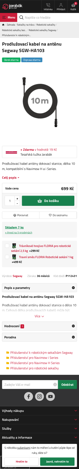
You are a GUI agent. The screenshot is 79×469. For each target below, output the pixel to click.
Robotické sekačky (45, 25)
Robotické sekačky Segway (42, 30)
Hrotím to (21, 461)
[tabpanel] (39, 300)
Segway (17, 276)
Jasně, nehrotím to (57, 461)
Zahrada (11, 25)
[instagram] (39, 396)
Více (38, 316)
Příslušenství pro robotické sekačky (34, 368)
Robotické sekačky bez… (14, 30)
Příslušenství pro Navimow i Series (34, 358)
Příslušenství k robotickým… (16, 35)
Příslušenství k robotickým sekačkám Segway (41, 353)
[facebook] (28, 396)
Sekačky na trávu (25, 25)
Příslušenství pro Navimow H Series (35, 363)
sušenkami (23, 447)
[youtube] (50, 396)
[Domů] (4, 24)
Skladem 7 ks (18, 229)
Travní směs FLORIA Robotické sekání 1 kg (46, 257)
